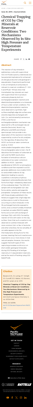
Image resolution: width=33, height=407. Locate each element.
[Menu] (30, 3)
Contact (16, 343)
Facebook (12, 397)
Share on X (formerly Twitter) (24, 59)
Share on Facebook (21, 59)
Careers (16, 345)
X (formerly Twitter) (16, 397)
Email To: (29, 59)
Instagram (21, 397)
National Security (16, 371)
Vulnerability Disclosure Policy (16, 356)
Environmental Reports (16, 351)
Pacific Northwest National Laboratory (4, 2)
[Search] (25, 3)
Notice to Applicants (16, 359)
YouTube (8, 397)
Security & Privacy (16, 353)
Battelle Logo (24, 384)
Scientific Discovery (16, 366)
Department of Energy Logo (8, 385)
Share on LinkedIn (26, 59)
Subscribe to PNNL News (17, 378)
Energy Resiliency (16, 369)
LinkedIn (25, 397)
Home (3, 8)
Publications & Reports (15, 8)
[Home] (16, 330)
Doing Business (16, 348)
